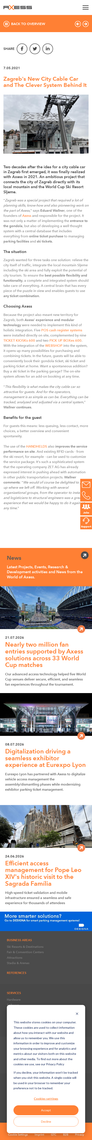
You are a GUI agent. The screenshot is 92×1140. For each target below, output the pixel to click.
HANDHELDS (36, 446)
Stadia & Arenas (18, 963)
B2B (65, 1134)
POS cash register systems (61, 330)
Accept (46, 1110)
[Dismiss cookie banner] (77, 1014)
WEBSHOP (53, 346)
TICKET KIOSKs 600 (19, 340)
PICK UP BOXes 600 (65, 340)
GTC (53, 1134)
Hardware (14, 1000)
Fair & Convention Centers (25, 952)
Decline (46, 1121)
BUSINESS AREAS (19, 940)
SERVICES (14, 993)
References (16, 973)
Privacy (79, 1134)
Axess (26, 216)
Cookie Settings (18, 1134)
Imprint (39, 1134)
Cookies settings (46, 1098)
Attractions (14, 958)
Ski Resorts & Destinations (25, 947)
